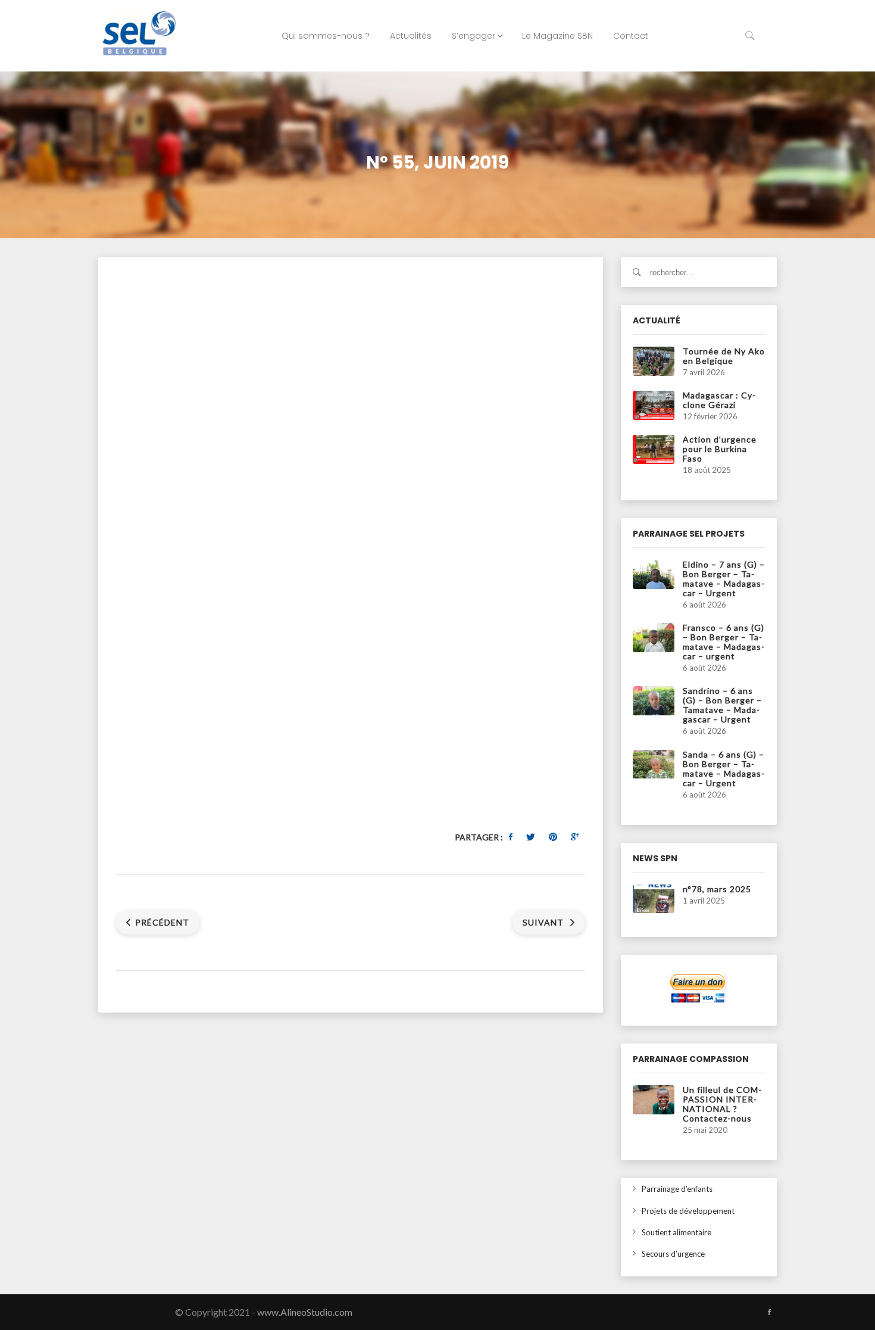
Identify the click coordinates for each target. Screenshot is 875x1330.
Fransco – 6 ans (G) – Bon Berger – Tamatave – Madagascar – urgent (723, 641)
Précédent (162, 922)
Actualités (411, 36)
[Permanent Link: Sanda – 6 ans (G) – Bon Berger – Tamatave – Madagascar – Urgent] (653, 763)
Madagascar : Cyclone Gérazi (719, 400)
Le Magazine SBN (557, 36)
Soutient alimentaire (676, 1232)
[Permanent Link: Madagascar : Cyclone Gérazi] (653, 404)
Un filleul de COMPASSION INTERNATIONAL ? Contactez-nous (722, 1104)
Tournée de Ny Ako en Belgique (724, 356)
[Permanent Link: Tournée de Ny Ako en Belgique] (653, 360)
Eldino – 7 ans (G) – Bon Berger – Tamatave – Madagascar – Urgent (724, 578)
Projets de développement (688, 1211)
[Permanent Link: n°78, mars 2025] (653, 897)
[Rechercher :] (699, 272)
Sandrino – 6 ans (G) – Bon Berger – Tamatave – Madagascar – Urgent (722, 705)
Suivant (544, 922)
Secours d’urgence (673, 1254)
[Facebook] (769, 1312)
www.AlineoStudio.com (304, 1311)
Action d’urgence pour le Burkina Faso (720, 448)
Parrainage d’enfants (677, 1189)
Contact (630, 36)
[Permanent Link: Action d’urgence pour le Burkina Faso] (653, 448)
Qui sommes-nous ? (326, 36)
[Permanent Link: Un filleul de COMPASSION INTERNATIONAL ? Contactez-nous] (653, 1099)
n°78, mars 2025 (717, 889)
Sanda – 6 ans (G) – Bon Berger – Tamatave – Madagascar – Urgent (723, 768)
